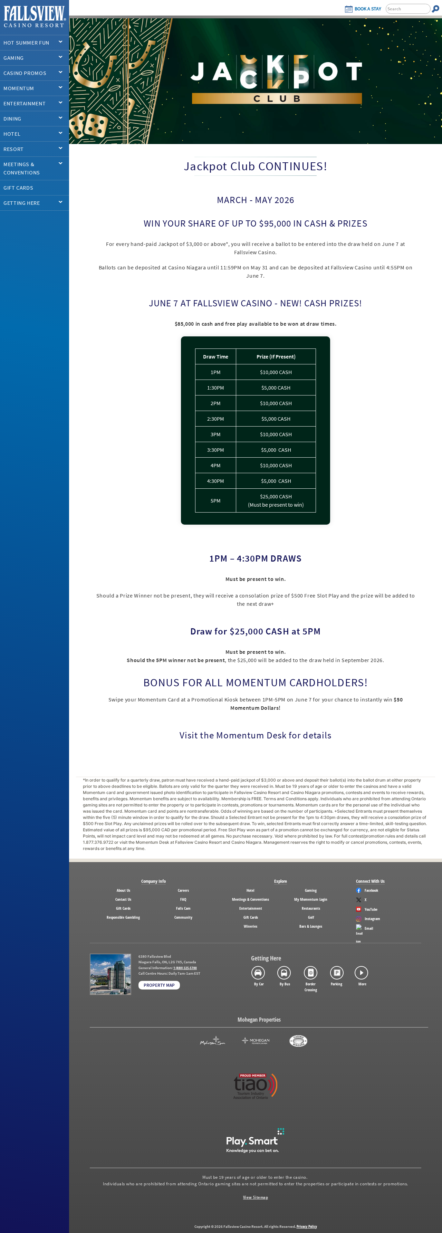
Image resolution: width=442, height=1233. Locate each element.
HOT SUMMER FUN (26, 42)
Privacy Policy (307, 1226)
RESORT (13, 148)
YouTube (371, 909)
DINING (12, 118)
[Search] (435, 9)
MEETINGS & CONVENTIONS (21, 168)
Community (183, 917)
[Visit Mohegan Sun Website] (212, 1041)
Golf (311, 917)
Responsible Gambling (123, 917)
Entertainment (250, 908)
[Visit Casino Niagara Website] (298, 1041)
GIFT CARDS (18, 187)
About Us (123, 890)
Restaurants (311, 908)
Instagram (372, 918)
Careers (183, 890)
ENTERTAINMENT (24, 103)
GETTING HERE (21, 202)
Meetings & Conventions (250, 899)
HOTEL (11, 133)
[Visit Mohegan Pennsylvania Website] (255, 1041)
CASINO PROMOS (24, 72)
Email (369, 928)
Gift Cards (123, 908)
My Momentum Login (310, 899)
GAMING (13, 57)
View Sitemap (255, 1197)
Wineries (250, 926)
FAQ (183, 899)
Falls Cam (183, 908)
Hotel (250, 890)
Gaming (311, 890)
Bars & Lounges (310, 926)
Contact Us (123, 899)
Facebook (371, 890)
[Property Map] (110, 974)
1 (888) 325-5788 (185, 968)
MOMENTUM (18, 88)
